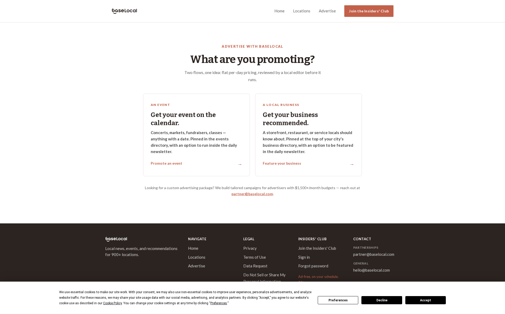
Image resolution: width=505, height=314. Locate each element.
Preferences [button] (218, 303)
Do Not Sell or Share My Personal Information (264, 278)
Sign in (304, 257)
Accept (425, 300)
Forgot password (313, 265)
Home (279, 10)
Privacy (250, 248)
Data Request (255, 265)
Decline (381, 300)
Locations (301, 10)
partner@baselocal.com (252, 194)
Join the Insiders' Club (369, 11)
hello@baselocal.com (371, 270)
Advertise (327, 10)
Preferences (338, 300)
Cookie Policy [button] (112, 303)
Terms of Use (254, 257)
